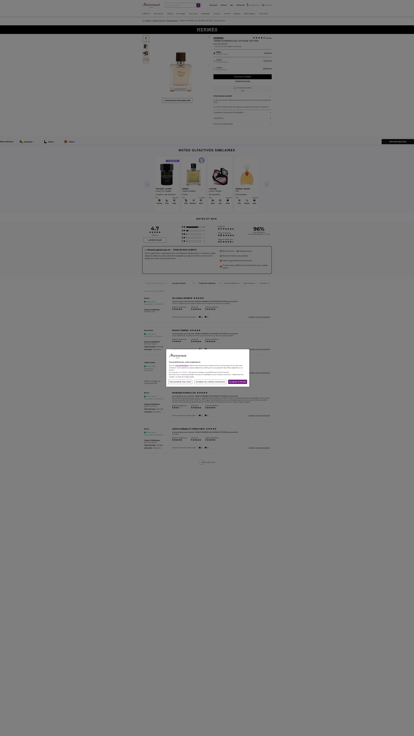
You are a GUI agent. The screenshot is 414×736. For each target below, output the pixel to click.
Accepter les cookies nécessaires (210, 382)
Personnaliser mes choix (180, 382)
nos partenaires (181, 366)
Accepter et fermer (237, 382)
